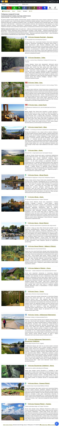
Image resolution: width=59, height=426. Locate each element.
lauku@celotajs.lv (44, 424)
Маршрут (19, 1)
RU (54, 1)
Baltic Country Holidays (8, 424)
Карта (23, 1)
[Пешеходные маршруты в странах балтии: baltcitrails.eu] (3, 1)
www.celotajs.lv (52, 424)
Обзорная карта (6, 11)
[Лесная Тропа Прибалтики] (6, 2)
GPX (31, 11)
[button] (14, 4)
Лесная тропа (13, 1)
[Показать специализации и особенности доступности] (29, 7)
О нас (47, 1)
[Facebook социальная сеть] (50, 1)
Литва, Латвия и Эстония (31, 1)
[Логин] (57, 1)
